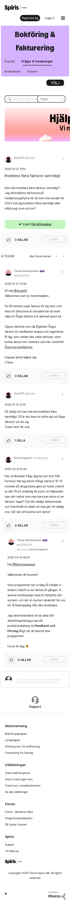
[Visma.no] (16, 8)
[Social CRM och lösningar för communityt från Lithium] (57, 895)
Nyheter (32, 71)
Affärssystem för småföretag (22, 746)
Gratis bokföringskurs (17, 772)
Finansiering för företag (19, 752)
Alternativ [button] (55, 84)
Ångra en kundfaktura (18, 347)
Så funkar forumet (16, 824)
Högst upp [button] (6, 894)
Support (9, 844)
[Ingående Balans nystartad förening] (63, 256)
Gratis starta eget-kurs (19, 779)
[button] (63, 158)
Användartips (12, 71)
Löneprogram (12, 740)
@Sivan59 (20, 291)
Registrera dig (30, 18)
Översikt (9, 61)
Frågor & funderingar (37, 61)
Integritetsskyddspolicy (18, 818)
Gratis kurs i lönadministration (23, 785)
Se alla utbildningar (16, 791)
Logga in (50, 18)
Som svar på (32, 549)
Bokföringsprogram (16, 733)
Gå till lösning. (41, 224)
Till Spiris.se (12, 851)
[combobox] (35, 99)
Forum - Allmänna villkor (19, 811)
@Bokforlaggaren (24, 564)
